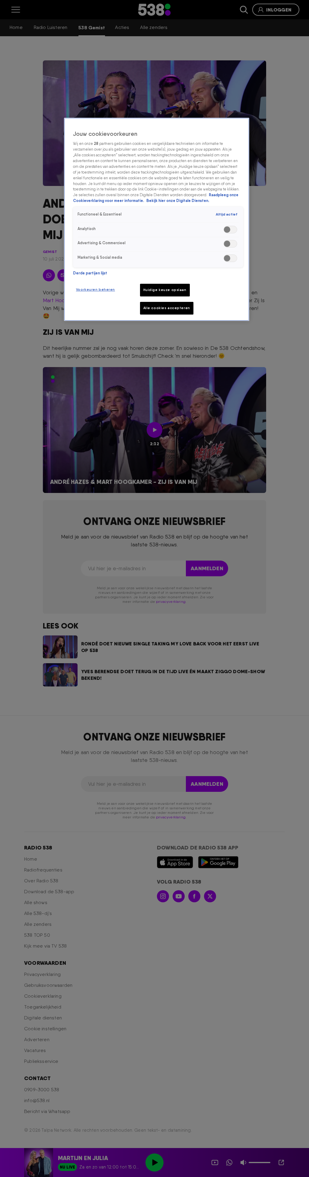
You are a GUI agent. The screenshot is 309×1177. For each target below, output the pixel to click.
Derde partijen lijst (90, 273)
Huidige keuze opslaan (164, 290)
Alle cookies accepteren (166, 308)
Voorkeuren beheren (95, 289)
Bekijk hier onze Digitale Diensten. (177, 200)
